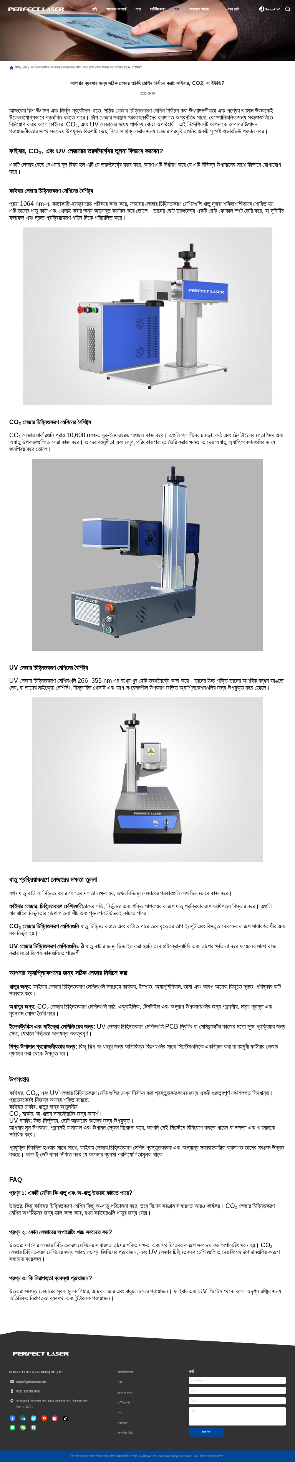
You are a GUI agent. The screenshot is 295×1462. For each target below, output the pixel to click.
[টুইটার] (33, 1418)
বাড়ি (94, 9)
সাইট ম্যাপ (123, 1423)
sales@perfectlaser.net (31, 1382)
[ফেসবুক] (12, 1418)
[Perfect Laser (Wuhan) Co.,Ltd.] (35, 9)
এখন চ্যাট (233, 9)
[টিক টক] (44, 1418)
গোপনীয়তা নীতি (125, 1433)
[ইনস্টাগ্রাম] (54, 1418)
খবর (176, 9)
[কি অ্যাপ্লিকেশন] (12, 1427)
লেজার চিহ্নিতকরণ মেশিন (140, 110)
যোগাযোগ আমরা (199, 9)
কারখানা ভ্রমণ (125, 1392)
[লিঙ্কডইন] (23, 1418)
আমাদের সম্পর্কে (116, 9)
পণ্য (138, 9)
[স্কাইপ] (33, 1427)
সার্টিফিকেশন (157, 9)
